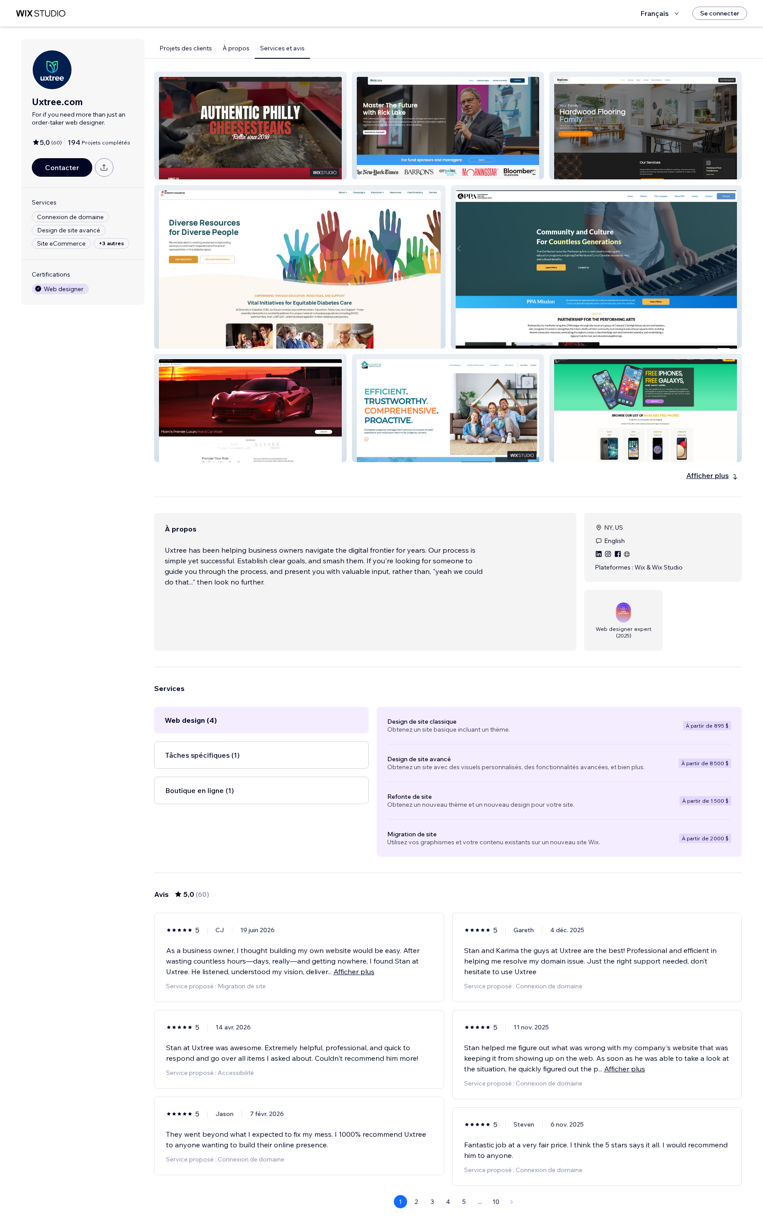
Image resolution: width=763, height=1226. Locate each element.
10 (495, 1202)
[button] (250, 125)
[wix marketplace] (40, 13)
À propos (236, 48)
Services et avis (282, 48)
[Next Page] (511, 1201)
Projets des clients (185, 48)
